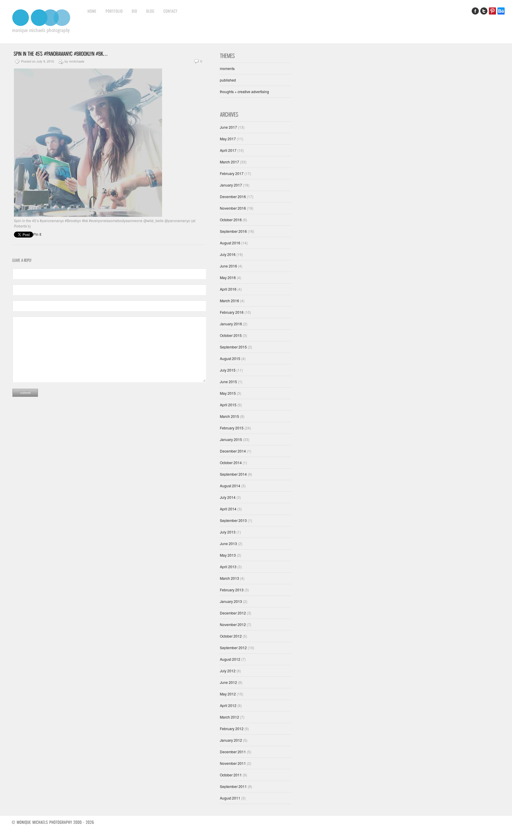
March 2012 (229, 716)
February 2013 (232, 589)
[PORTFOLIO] (114, 11)
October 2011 (231, 774)
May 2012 (228, 693)
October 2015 (231, 335)
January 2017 (231, 184)
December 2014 (233, 450)
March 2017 (229, 161)
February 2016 (232, 312)
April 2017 (228, 150)
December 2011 (233, 751)
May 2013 (228, 555)
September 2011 (233, 786)
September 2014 (233, 474)
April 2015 (228, 404)
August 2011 (230, 797)
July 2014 (228, 497)
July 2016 (228, 254)
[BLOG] (150, 11)
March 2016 (229, 300)
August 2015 (230, 358)
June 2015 (228, 381)
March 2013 (229, 578)
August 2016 (230, 242)
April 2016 (228, 289)
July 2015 (228, 369)
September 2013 (233, 520)
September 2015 (233, 346)
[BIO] (134, 11)
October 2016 (231, 219)
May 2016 (228, 277)
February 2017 (232, 173)
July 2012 (228, 670)
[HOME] (92, 11)
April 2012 (228, 705)
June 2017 (228, 127)
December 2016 (233, 196)
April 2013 (228, 566)
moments (227, 68)
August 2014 (230, 485)
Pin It (37, 234)
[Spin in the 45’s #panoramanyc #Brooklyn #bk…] (60, 53)
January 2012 (231, 740)
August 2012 (230, 659)
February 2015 (232, 427)
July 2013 (228, 531)
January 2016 (231, 323)
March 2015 (229, 416)
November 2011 (233, 763)
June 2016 (228, 265)
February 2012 (232, 728)
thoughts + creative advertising (244, 91)
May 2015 (228, 393)
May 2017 (228, 138)
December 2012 (233, 612)
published (228, 79)
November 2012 (233, 624)
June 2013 (228, 543)
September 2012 (233, 647)
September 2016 (233, 231)
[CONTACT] (171, 11)
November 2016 (233, 208)
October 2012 (231, 635)
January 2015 (231, 439)
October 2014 (231, 462)
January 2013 (231, 601)
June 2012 (228, 682)
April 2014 (228, 508)
